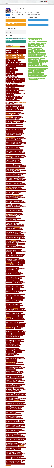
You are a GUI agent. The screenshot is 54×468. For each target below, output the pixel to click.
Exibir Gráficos (8, 14)
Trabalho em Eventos (16, 25)
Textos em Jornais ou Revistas (16, 23)
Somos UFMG (40, 1)
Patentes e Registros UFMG (38, 24)
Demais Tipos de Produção (16, 21)
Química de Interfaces (16, 40)
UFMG (46, 1)
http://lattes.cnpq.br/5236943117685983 (31, 8)
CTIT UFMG (51, 466)
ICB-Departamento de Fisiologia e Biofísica (20, 11)
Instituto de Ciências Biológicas (17, 10)
